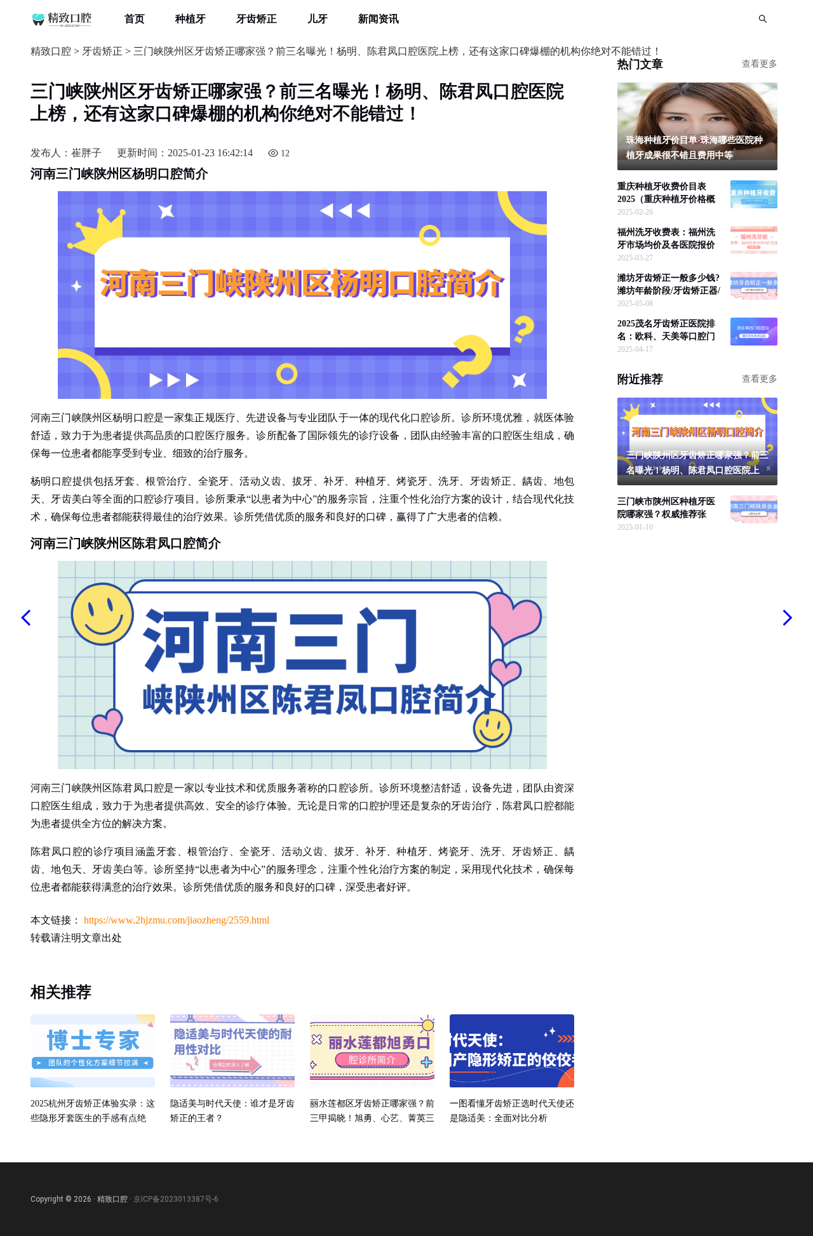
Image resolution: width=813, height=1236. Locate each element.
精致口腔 (50, 51)
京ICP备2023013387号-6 (175, 1199)
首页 (134, 19)
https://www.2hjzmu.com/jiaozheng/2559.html (176, 920)
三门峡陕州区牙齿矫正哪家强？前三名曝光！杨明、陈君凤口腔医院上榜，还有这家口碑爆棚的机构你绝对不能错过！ (397, 51)
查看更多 (759, 64)
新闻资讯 (378, 19)
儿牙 (317, 19)
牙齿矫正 (256, 19)
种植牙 (190, 19)
